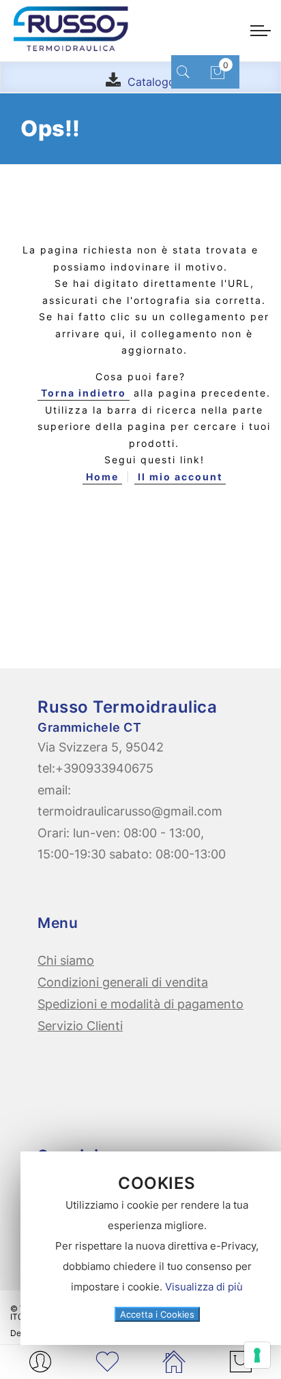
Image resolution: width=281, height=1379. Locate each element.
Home (102, 476)
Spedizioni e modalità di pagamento (140, 1004)
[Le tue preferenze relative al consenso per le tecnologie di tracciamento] (257, 1355)
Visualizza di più (204, 1286)
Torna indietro (83, 393)
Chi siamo (66, 960)
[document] (157, 1248)
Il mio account (180, 476)
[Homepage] (173, 1362)
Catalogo (151, 82)
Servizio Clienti (80, 1026)
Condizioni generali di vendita (123, 982)
